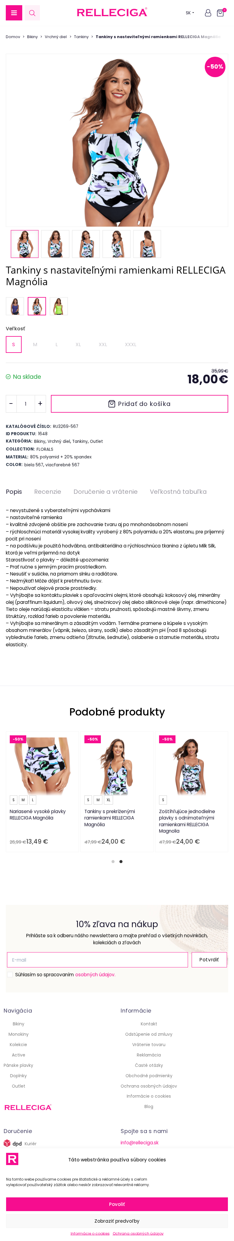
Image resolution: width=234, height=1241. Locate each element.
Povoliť (117, 1204)
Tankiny (81, 36)
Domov (13, 36)
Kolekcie (18, 1045)
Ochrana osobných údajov (138, 1233)
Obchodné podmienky (149, 1076)
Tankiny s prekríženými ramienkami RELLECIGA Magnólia (109, 817)
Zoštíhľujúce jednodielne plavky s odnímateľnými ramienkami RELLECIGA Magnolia (187, 821)
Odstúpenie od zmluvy (148, 1034)
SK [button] (188, 13)
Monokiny (19, 1034)
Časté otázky (149, 1065)
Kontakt (149, 1024)
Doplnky (18, 1076)
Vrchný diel (56, 36)
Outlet (18, 1086)
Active (18, 1055)
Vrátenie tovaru (148, 1045)
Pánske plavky (18, 1065)
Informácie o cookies (90, 1233)
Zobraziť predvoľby (117, 1221)
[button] (14, 12)
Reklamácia (149, 1055)
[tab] (113, 862)
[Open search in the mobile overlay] (32, 13)
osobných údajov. (95, 974)
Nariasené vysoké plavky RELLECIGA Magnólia (37, 814)
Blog (148, 1106)
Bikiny (32, 36)
